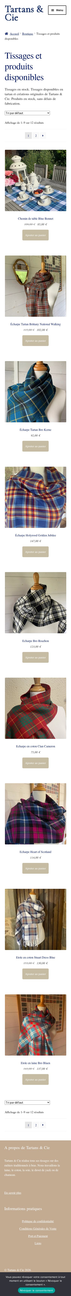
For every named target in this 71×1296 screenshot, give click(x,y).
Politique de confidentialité (38, 1221)
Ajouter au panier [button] (35, 235)
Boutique (27, 34)
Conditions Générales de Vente (37, 1228)
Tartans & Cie (24, 13)
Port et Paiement (38, 1236)
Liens (38, 1243)
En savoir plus (12, 1193)
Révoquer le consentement (36, 1290)
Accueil (14, 34)
